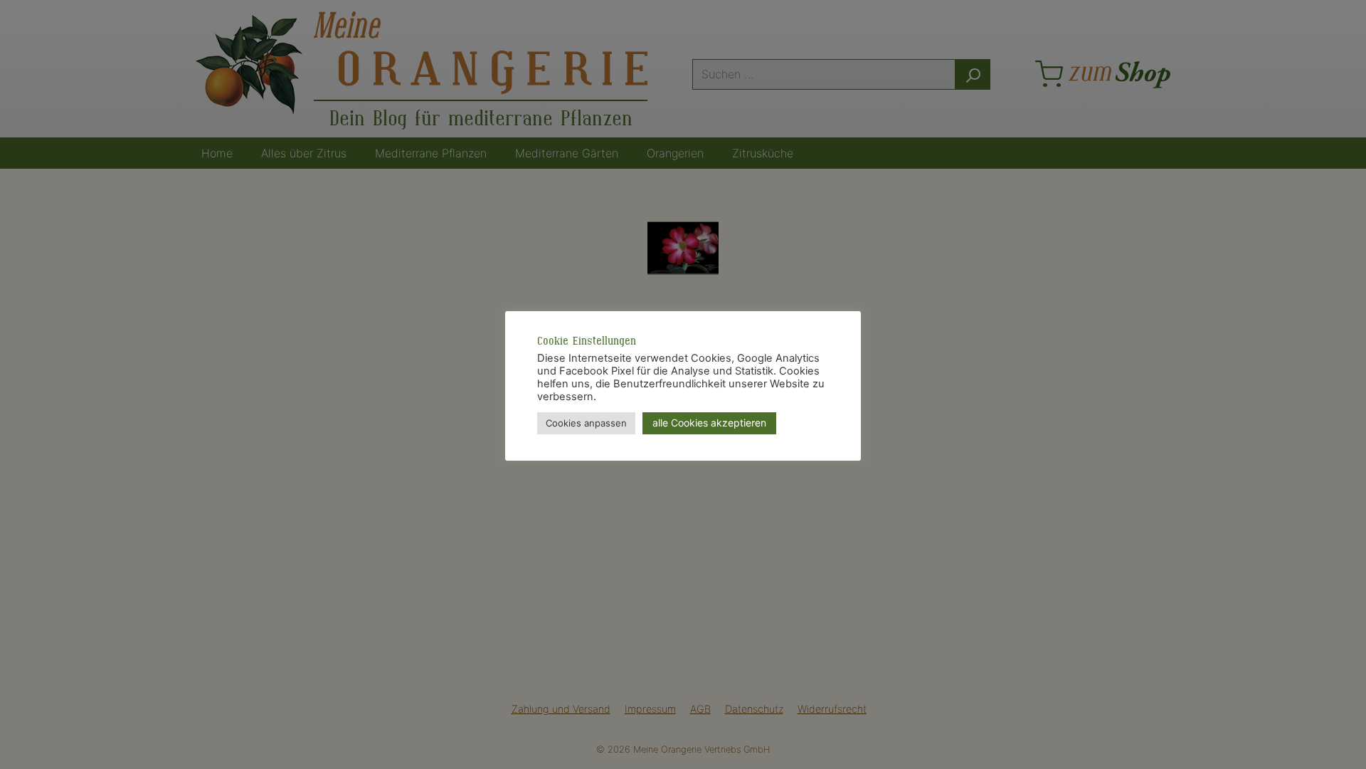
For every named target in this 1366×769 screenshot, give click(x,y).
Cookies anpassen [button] (586, 423)
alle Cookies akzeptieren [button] (709, 423)
